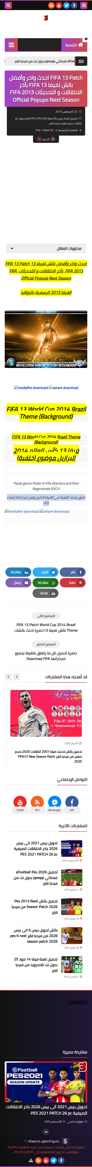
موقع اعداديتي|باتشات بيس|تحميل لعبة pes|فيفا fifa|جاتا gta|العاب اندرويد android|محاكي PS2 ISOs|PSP (46, 1150)
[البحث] (8, 5)
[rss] (51, 5)
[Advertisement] (46, 193)
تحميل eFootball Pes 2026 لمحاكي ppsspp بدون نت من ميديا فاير (36, 877)
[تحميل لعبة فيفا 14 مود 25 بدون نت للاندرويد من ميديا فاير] (71, 964)
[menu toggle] (83, 5)
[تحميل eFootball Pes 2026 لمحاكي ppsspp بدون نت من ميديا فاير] (71, 877)
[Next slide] (8, 676)
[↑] (46, 1131)
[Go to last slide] (16, 676)
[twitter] (66, 5)
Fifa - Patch (43, 130)
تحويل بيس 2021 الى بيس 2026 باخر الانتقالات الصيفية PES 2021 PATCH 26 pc (36, 848)
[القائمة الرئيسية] (11, 44)
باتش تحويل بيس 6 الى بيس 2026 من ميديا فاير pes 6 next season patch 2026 (34, 935)
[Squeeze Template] (65, 1141)
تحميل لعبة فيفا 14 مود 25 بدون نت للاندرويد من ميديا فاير (36, 965)
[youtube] (59, 5)
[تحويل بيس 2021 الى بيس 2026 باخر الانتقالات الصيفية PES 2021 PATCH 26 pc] (71, 848)
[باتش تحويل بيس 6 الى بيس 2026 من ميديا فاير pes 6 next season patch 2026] (71, 935)
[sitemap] (31, 1160)
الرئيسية (71, 45)
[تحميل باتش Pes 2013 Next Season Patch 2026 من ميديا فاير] (71, 906)
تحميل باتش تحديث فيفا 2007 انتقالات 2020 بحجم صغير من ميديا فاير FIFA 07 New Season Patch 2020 (48, 756)
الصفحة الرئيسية (68, 130)
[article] (46, 623)
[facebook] (74, 5)
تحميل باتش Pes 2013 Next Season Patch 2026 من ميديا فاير (35, 906)
